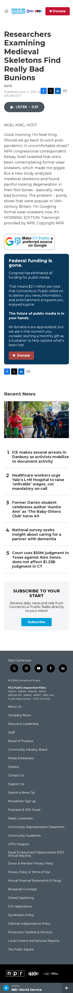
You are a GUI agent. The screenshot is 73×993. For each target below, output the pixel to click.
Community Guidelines (24, 835)
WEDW (32, 691)
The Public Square (21, 949)
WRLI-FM (48, 695)
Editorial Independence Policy (29, 923)
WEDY (42, 691)
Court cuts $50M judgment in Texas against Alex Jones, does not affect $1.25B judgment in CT (40, 560)
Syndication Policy (21, 915)
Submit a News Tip (21, 792)
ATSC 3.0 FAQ (41, 698)
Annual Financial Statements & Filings (34, 880)
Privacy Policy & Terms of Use (29, 872)
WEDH (12, 691)
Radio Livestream (20, 818)
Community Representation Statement (36, 827)
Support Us (16, 784)
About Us (14, 706)
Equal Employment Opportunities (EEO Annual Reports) (36, 854)
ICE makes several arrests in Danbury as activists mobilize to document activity (40, 457)
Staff (11, 732)
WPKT (37, 695)
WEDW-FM (15, 695)
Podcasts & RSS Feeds (24, 810)
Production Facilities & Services (30, 932)
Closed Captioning (21, 898)
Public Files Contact (19, 698)
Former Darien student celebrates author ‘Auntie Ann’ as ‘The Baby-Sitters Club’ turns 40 (36, 509)
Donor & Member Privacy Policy (31, 863)
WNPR (28, 695)
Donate (59, 11)
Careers (13, 767)
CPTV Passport (18, 844)
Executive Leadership (23, 724)
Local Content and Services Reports (33, 941)
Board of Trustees (20, 741)
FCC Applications (20, 906)
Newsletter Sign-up (22, 801)
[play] (6, 988)
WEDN (22, 691)
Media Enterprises (21, 758)
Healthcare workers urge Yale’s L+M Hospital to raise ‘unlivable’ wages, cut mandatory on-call (38, 482)
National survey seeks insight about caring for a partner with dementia (36, 534)
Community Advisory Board (27, 749)
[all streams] (67, 988)
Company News (19, 715)
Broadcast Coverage (22, 889)
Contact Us (16, 775)
